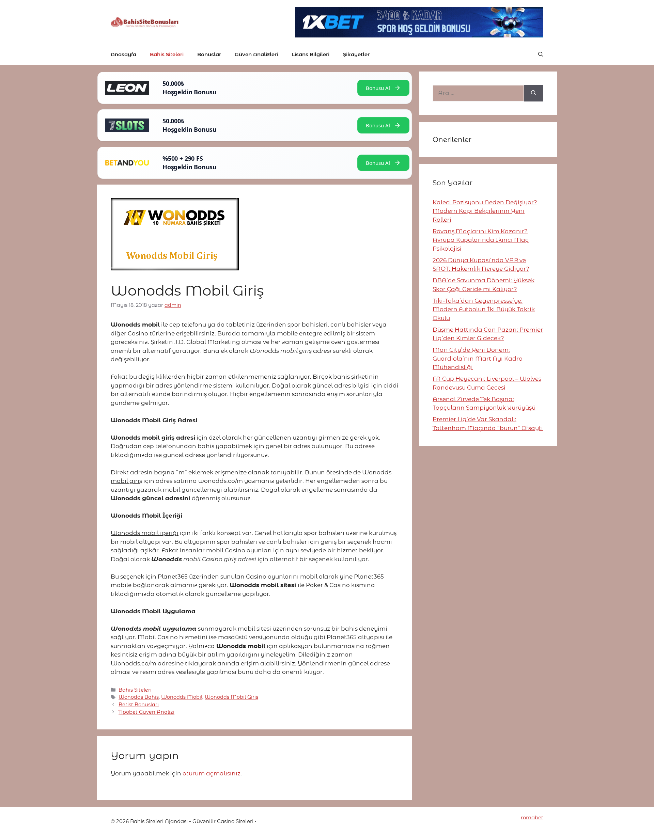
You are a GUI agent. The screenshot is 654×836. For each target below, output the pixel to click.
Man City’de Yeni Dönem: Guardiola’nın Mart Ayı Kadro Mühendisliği (478, 358)
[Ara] (533, 93)
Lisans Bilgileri (310, 54)
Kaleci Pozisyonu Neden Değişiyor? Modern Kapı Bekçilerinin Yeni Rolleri (485, 211)
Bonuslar (209, 54)
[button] (540, 54)
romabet (532, 817)
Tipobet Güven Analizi (146, 712)
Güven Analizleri (256, 54)
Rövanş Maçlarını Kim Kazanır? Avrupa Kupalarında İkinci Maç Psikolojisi (481, 240)
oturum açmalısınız (211, 773)
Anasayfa (123, 54)
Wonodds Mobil (181, 697)
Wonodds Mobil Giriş (231, 697)
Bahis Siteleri (167, 54)
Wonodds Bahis (139, 697)
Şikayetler (356, 54)
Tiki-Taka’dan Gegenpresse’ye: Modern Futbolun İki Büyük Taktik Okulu (484, 309)
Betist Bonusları (139, 704)
